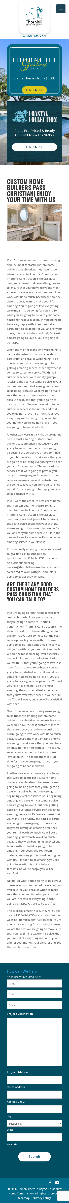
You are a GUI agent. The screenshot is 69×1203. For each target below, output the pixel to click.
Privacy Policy (41, 1198)
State (10, 1129)
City (9, 1116)
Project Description (20, 1014)
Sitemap (24, 1198)
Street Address (16, 1087)
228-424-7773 (36, 36)
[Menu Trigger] (60, 8)
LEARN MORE (34, 90)
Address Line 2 (16, 1101)
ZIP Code (12, 1144)
